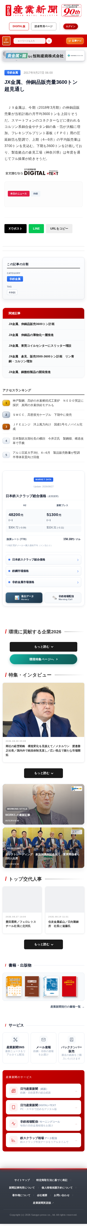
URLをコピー (59, 228)
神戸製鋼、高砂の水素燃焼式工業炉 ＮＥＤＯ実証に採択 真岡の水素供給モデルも (48, 403)
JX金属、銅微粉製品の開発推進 (30, 372)
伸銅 (35, 193)
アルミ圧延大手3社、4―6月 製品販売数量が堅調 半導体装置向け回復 (48, 455)
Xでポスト (15, 228)
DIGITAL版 (19, 26)
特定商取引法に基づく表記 (51, 1180)
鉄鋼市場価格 (20, 570)
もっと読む (42, 646)
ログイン (70, 26)
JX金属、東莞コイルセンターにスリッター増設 (40, 345)
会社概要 (42, 1195)
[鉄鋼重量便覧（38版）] (69, 986)
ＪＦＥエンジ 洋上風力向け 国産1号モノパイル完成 (47, 427)
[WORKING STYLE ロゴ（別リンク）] (76, 788)
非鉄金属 (15, 279)
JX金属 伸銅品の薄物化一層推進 (31, 335)
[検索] (49, 41)
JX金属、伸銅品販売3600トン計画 (31, 324)
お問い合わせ (61, 1195)
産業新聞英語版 (42, 1202)
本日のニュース (18, 193)
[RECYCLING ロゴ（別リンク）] (76, 832)
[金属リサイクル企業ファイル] (51, 986)
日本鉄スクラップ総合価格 (28, 559)
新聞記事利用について (22, 1187)
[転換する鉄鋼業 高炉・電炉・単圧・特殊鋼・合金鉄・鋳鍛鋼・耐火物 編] (32, 986)
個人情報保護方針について (57, 1187)
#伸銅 (12, 292)
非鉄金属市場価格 (23, 582)
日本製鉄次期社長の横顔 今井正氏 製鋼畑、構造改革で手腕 (48, 441)
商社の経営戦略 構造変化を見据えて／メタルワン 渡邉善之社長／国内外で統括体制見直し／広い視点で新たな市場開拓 (43, 751)
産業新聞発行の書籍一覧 (65, 1006)
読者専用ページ (44, 26)
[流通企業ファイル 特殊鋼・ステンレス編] (14, 986)
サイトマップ (22, 1180)
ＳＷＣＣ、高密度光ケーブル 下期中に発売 (42, 414)
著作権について (21, 1195)
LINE (36, 228)
